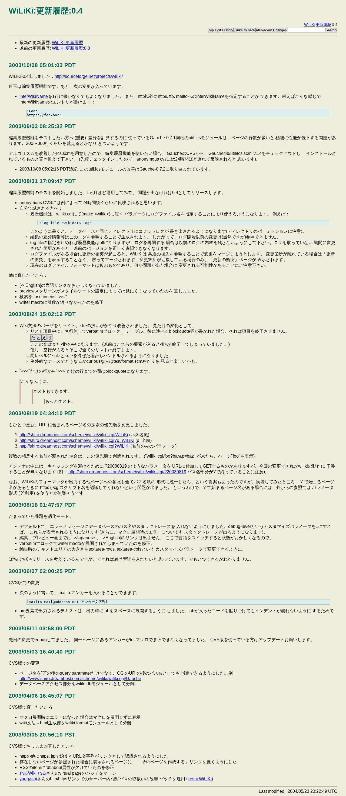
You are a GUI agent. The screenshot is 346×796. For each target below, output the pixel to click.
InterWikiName (33, 96)
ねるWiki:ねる (32, 773)
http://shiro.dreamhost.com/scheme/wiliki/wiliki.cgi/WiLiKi (73, 434)
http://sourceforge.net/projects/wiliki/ (89, 76)
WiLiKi (309, 24)
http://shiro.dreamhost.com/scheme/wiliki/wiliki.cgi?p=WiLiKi (76, 440)
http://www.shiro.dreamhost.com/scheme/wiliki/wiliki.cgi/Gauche (80, 678)
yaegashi (28, 779)
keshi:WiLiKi (200, 779)
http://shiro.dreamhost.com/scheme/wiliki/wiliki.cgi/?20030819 (127, 471)
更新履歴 (323, 24)
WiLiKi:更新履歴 (67, 42)
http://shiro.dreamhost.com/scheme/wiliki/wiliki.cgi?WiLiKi (74, 446)
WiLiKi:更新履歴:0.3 (71, 48)
